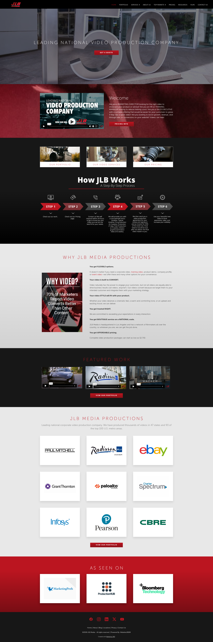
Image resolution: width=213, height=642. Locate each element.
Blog (100, 628)
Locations (106, 628)
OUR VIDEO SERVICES (106, 165)
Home (113, 5)
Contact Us (203, 5)
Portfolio (123, 5)
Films (192, 5)
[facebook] (91, 619)
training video (137, 272)
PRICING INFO (121, 124)
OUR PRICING (153, 165)
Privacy (113, 628)
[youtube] (122, 619)
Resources (182, 5)
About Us (147, 5)
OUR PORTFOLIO (60, 165)
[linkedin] (106, 619)
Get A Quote (106, 52)
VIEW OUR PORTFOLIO (106, 395)
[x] (114, 619)
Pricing (172, 5)
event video (97, 274)
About (95, 628)
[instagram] (99, 619)
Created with (106, 636)
